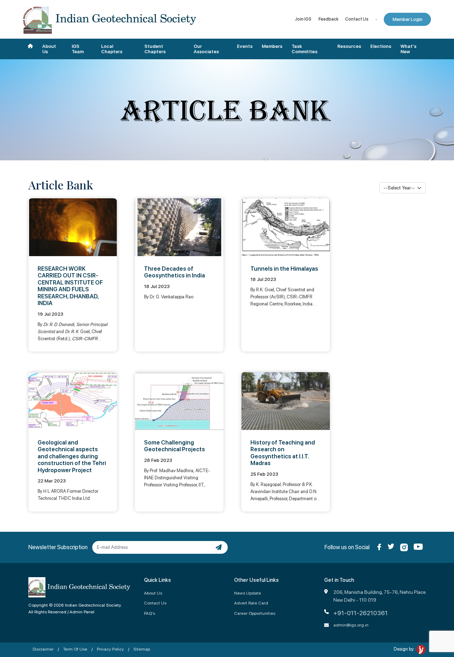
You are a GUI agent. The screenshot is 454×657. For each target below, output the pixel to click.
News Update (247, 593)
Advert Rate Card (251, 603)
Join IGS (303, 19)
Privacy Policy (110, 649)
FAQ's (149, 613)
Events (245, 46)
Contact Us (357, 19)
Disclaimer (43, 649)
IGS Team (78, 49)
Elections (380, 46)
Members (272, 46)
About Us (49, 49)
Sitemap (141, 649)
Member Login (407, 19)
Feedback (328, 19)
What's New (408, 49)
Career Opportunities (254, 613)
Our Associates (206, 49)
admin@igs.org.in (351, 625)
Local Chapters (111, 49)
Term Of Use (75, 649)
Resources (349, 46)
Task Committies (304, 49)
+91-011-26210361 (360, 613)
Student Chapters (155, 49)
